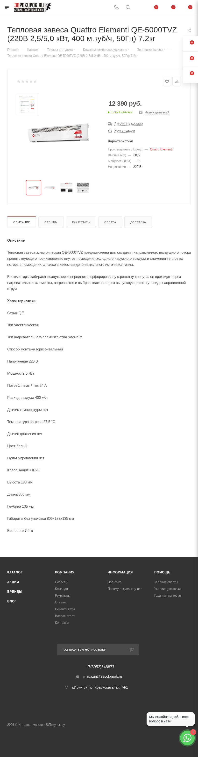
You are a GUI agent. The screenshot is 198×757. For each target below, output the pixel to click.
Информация (120, 572)
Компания (64, 572)
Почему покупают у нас (125, 589)
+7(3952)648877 (100, 667)
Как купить (81, 222)
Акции (13, 582)
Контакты (62, 622)
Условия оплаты (166, 582)
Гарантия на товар (167, 595)
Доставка (138, 222)
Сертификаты (65, 609)
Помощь (162, 572)
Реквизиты (62, 595)
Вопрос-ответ (65, 616)
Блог (11, 601)
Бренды (14, 592)
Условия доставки (167, 589)
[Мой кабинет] (139, 8)
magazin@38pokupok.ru (102, 676)
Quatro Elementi (161, 149)
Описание (21, 222)
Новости (61, 582)
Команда (61, 589)
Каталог (15, 572)
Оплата (110, 222)
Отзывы (51, 222)
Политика (114, 582)
